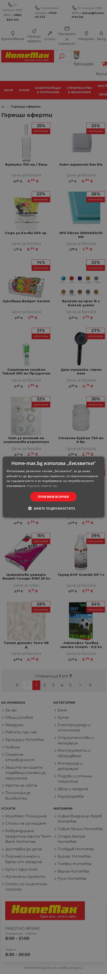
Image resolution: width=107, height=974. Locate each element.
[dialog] (54, 487)
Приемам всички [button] (53, 497)
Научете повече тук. (42, 486)
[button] (53, 508)
